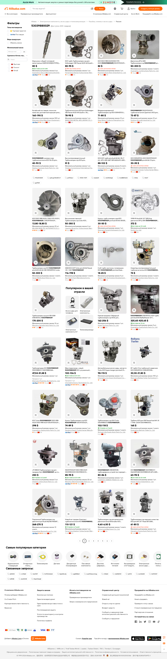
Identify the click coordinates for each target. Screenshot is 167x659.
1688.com (60, 649)
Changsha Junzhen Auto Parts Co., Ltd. (144, 278)
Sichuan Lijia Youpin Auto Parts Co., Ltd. (111, 432)
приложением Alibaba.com (118, 638)
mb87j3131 (118, 574)
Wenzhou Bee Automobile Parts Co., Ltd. (79, 482)
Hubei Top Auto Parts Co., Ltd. (108, 325)
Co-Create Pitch (10, 599)
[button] (92, 8)
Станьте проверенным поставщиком (148, 608)
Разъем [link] (118, 21)
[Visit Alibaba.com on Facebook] (136, 621)
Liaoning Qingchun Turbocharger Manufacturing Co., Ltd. (79, 228)
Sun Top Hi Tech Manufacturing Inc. (77, 278)
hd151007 (154, 574)
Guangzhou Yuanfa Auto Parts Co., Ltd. (144, 327)
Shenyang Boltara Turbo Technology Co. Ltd (145, 378)
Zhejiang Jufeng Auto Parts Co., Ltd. (44, 482)
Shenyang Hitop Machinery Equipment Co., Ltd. (46, 120)
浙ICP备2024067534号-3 (141, 655)
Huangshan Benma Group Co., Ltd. (44, 531)
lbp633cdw (63, 574)
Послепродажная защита (46, 610)
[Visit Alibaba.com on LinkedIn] (140, 621)
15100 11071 (83, 178)
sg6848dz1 (76, 574)
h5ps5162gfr (37, 579)
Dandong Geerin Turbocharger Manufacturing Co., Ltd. (79, 430)
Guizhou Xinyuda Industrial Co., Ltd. (143, 120)
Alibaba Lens (16, 638)
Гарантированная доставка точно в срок (49, 605)
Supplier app (87, 638)
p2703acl (70, 178)
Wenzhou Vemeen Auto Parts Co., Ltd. (45, 325)
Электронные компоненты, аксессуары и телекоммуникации (62, 21)
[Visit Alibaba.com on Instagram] (149, 621)
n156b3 (106, 574)
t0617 (146, 178)
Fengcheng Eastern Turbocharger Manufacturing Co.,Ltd (79, 531)
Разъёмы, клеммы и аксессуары (100, 21)
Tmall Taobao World (72, 649)
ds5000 (12, 574)
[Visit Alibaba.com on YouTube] (154, 621)
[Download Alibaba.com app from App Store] (138, 638)
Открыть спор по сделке (111, 603)
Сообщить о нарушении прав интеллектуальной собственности (115, 613)
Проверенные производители (81, 597)
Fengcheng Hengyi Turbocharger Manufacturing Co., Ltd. (79, 73)
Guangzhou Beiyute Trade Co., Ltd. (143, 430)
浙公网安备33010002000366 (120, 655)
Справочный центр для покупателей (115, 595)
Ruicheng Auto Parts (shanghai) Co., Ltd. (112, 73)
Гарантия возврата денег (46, 599)
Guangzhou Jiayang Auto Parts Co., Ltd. (46, 430)
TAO (101, 649)
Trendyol (108, 649)
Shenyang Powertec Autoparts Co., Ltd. (46, 381)
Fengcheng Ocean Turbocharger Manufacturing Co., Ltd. (145, 170)
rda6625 (96, 178)
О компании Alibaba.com (14, 590)
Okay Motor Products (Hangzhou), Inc (111, 120)
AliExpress (51, 649)
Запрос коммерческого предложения (83, 602)
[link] (164, 637)
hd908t (12, 579)
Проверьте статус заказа (144, 603)
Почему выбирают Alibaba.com (16, 595)
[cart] (122, 9)
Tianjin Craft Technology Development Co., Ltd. (112, 278)
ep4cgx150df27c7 (55, 178)
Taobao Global (93, 649)
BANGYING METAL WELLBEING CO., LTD (79, 120)
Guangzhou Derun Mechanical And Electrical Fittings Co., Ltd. (46, 73)
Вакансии (8, 608)
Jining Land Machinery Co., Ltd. (109, 529)
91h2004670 (39, 178)
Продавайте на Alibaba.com (144, 595)
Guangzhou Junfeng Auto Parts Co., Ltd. (145, 71)
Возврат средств (108, 608)
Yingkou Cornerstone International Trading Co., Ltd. (79, 168)
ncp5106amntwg (91, 574)
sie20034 (24, 579)
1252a (136, 178)
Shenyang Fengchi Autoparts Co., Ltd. (111, 230)
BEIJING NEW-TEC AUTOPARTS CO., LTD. (46, 228)
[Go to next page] (112, 541)
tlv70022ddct (48, 574)
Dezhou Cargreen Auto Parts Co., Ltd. (45, 168)
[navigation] (17, 281)
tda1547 (35, 574)
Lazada (83, 649)
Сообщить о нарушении (110, 618)
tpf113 (130, 574)
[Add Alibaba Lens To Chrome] (38, 638)
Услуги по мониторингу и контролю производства (50, 615)
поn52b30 (141, 574)
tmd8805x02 (123, 178)
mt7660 (23, 574)
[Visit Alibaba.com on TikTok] (158, 621)
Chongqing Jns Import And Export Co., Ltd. (112, 378)
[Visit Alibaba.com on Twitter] (145, 621)
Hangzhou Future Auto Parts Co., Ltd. (144, 531)
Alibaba (33, 21)
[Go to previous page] (80, 541)
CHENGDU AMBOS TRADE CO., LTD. (110, 480)
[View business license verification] (104, 655)
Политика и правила (44, 621)
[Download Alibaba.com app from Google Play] (154, 638)
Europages (116, 649)
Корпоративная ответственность (17, 603)
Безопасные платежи (45, 595)
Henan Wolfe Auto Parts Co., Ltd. (43, 278)
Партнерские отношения (144, 612)
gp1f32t (37, 183)
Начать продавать (141, 599)
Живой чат (106, 599)
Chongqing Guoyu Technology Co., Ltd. (111, 168)
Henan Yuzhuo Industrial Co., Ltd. (142, 482)
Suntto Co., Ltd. (136, 230)
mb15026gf (109, 178)
